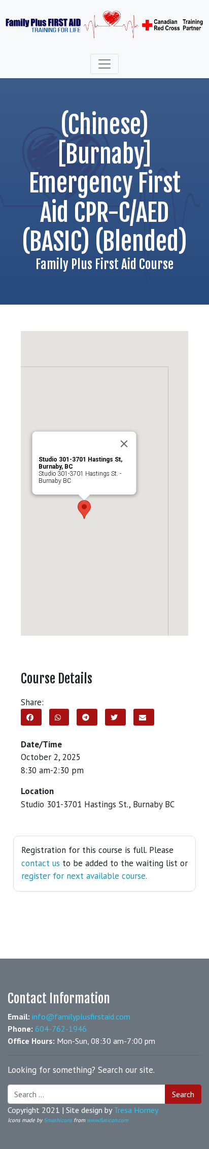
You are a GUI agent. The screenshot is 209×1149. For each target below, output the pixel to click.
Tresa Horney (136, 1110)
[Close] (124, 444)
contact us (40, 863)
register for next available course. (84, 875)
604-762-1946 (61, 1029)
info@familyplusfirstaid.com (81, 1016)
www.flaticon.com (107, 1120)
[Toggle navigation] (104, 64)
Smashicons (58, 1120)
